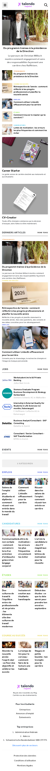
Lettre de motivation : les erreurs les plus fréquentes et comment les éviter (30, 130)
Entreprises (25, 709)
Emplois (5, 325)
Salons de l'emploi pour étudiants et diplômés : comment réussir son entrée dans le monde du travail (8, 501)
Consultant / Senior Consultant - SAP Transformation (29, 434)
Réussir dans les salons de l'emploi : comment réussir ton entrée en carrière (40, 498)
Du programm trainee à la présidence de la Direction (25, 49)
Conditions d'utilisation (25, 760)
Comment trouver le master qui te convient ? (30, 116)
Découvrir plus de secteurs (25, 745)
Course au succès (10, 281)
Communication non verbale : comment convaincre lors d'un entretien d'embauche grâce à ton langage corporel (8, 552)
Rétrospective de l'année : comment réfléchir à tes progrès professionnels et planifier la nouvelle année (30, 90)
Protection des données (25, 755)
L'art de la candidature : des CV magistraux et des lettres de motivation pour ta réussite (41, 550)
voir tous (42, 232)
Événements (25, 717)
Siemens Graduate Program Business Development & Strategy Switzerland (30, 392)
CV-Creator (9, 217)
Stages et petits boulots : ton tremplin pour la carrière (41, 658)
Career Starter (11, 170)
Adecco (26, 736)
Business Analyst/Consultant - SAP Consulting (30, 421)
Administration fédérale (26, 732)
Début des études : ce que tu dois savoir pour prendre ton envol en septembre (41, 599)
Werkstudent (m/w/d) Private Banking (27, 378)
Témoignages (8, 239)
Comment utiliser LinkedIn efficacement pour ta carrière (27, 103)
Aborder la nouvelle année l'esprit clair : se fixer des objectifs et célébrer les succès (8, 661)
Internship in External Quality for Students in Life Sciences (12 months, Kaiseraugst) (29, 406)
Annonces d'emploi (25, 713)
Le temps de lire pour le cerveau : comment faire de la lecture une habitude (24, 659)
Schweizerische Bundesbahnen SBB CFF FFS (26, 740)
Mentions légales (25, 765)
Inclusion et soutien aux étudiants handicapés (24, 595)
